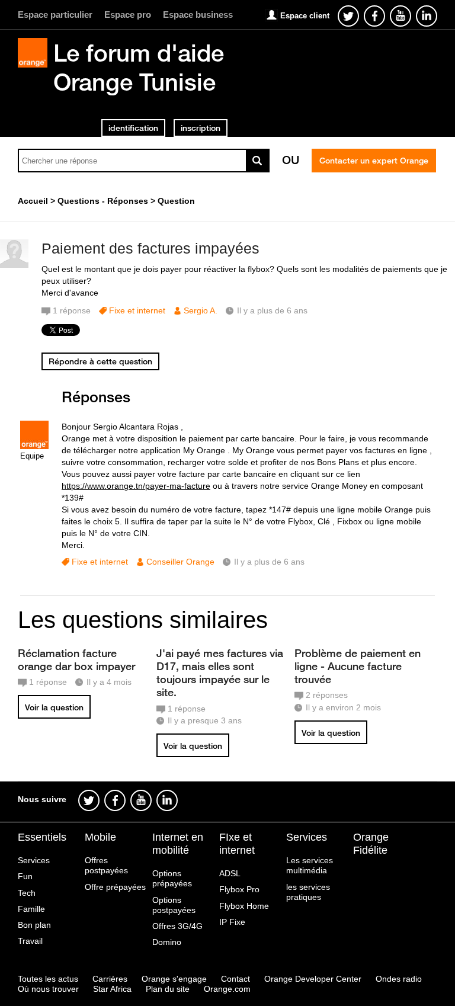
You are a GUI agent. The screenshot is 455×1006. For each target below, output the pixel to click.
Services (34, 860)
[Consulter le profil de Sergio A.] (14, 265)
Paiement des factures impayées (150, 248)
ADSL (230, 873)
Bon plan (34, 925)
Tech (27, 893)
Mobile (100, 837)
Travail (30, 941)
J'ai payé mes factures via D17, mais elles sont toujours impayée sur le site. (219, 672)
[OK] (258, 160)
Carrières (109, 978)
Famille (31, 909)
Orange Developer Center (312, 978)
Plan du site (168, 989)
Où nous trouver (48, 989)
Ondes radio (399, 978)
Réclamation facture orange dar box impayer (76, 659)
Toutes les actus (48, 978)
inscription (200, 128)
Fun (25, 876)
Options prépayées (172, 878)
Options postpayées (174, 905)
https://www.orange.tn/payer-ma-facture (136, 486)
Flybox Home (244, 906)
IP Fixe (232, 922)
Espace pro (127, 14)
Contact (235, 978)
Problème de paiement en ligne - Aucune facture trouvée (357, 665)
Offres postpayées (106, 865)
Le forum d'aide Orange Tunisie (138, 67)
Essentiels (42, 837)
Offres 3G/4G (177, 926)
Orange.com (227, 989)
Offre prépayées (115, 887)
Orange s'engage (174, 978)
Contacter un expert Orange (373, 160)
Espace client (304, 15)
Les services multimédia (309, 865)
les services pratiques (308, 892)
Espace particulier (55, 14)
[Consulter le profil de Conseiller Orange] (34, 446)
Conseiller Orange (180, 561)
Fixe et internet (137, 310)
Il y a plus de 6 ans (269, 561)
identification (133, 128)
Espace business (198, 14)
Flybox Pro (239, 889)
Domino (166, 942)
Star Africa (112, 989)
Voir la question (54, 707)
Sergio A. (200, 310)
